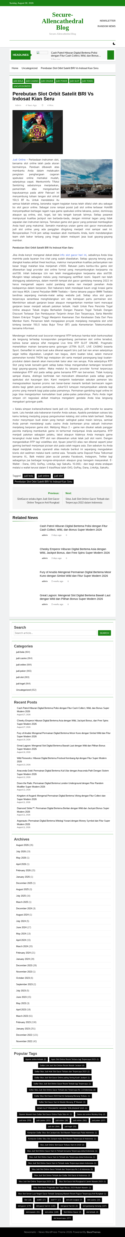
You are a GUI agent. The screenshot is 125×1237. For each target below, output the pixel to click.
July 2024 (21, 921)
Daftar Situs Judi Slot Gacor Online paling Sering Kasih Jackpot (62, 1078)
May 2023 (21, 1003)
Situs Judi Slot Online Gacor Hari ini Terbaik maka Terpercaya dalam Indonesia (62, 1163)
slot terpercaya (62, 1218)
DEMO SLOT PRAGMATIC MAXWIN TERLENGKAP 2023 (62, 1108)
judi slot (74, 80)
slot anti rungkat (74, 1200)
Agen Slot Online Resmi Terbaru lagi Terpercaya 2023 (75, 1059)
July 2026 (21, 851)
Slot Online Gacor (72, 1212)
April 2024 (21, 940)
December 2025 (24, 883)
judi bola (18, 80)
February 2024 (23, 952)
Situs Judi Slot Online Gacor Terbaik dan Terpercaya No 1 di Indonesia (62, 1169)
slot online (52, 1212)
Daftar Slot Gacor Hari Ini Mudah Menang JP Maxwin (62, 1102)
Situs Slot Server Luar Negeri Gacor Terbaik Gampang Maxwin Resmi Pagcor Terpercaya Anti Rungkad (62, 1194)
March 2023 (22, 1016)
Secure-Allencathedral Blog (62, 21)
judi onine (62, 1120)
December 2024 (24, 908)
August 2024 (22, 914)
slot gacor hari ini (45, 1206)
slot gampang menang (95, 1206)
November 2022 (24, 1041)
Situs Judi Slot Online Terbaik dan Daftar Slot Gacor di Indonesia (62, 1175)
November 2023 (24, 971)
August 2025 (22, 889)
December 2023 (24, 965)
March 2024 (22, 946)
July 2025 (21, 895)
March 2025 (22, 902)
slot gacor (24, 1206)
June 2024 (21, 927)
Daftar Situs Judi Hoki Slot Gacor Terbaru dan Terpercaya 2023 (62, 1072)
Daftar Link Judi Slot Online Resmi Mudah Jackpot (62, 1065)
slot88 (41, 1200)
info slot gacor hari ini (73, 254)
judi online (47, 80)
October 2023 (23, 978)
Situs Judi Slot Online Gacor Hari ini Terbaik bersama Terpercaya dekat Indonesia (62, 1151)
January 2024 (23, 959)
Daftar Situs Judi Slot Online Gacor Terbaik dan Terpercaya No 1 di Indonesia (62, 1090)
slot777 (56, 1200)
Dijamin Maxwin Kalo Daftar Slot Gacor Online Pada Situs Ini (45, 1114)
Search (104, 633)
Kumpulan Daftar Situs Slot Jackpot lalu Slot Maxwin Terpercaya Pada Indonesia (62, 1133)
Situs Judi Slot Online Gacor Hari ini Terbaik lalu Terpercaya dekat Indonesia (62, 1157)
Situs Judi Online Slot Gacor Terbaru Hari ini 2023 (62, 1145)
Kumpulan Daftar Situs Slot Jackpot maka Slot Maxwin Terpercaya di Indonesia (62, 1139)
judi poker (61, 80)
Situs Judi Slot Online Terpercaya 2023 (36, 1181)
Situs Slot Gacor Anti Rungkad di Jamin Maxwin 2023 (82, 1181)
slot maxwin (33, 1212)
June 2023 (21, 997)
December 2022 (24, 1035)
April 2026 (21, 864)
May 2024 (21, 933)
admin (18, 105)
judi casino (32, 80)
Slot (28, 1200)
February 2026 (23, 870)
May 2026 (21, 857)
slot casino (93, 1200)
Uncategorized (22, 86)
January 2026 (23, 876)
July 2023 (21, 990)
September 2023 (24, 984)
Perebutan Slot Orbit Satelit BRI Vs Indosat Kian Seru (43, 481)
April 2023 (21, 1009)
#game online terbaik (35, 1059)
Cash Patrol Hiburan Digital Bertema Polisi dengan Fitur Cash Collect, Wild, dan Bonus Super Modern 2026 (74, 54)
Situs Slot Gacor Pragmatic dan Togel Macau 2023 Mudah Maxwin (62, 1188)
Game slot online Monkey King (91, 1114)
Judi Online (19, 159)
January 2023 (23, 1028)
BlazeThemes (93, 1232)
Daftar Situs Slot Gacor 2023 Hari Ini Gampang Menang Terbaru (62, 1096)
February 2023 (23, 1022)
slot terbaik (92, 1212)
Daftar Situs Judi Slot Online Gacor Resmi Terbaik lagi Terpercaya (62, 1084)
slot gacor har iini (69, 1206)
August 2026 (22, 845)
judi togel (87, 80)
